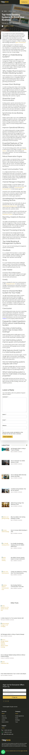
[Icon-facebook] (4, 701)
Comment (5, 397)
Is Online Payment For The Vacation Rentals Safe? (12, 618)
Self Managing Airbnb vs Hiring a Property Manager (12, 634)
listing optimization (10, 283)
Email (4, 420)
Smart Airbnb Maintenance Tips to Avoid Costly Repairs (13, 673)
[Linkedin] (8, 701)
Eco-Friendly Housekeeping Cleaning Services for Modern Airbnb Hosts (17, 545)
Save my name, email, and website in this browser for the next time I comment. (12, 433)
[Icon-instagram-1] (6, 701)
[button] (18, 2)
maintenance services (7, 214)
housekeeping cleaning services (9, 206)
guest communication (21, 42)
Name (4, 414)
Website (4, 425)
